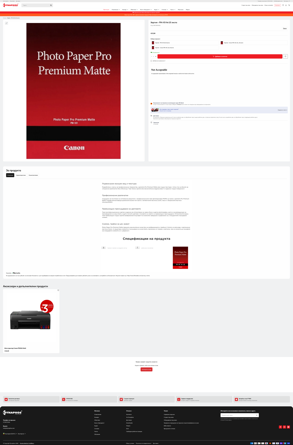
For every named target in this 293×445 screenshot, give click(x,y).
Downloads (12, 1)
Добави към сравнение (158, 60)
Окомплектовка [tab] (33, 175)
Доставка (18, 1)
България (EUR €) (10, 433)
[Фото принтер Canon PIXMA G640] (31, 317)
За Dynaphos (6, 1)
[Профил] (286, 5)
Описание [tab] (10, 175)
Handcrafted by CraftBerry (27, 443)
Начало (4, 18)
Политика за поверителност (143, 443)
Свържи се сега (282, 110)
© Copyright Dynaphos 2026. (11, 443)
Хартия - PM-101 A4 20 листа (162, 43)
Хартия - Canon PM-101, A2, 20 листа (164, 47)
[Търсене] (51, 5)
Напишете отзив (146, 369)
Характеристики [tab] (21, 175)
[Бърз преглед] (57, 293)
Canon (285, 28)
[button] (13, 274)
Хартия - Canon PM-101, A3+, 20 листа (233, 43)
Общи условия (130, 443)
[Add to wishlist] (285, 56)
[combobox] (37, 5)
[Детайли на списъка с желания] (283, 5)
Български (286, 1)
